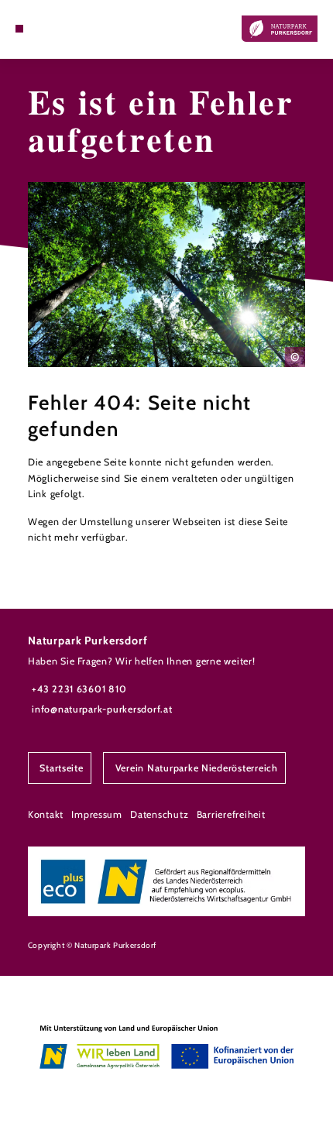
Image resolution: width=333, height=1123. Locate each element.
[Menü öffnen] (19, 29)
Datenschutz (159, 814)
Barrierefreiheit (231, 814)
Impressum (96, 814)
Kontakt (46, 814)
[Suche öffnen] (43, 29)
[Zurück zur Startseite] (280, 28)
